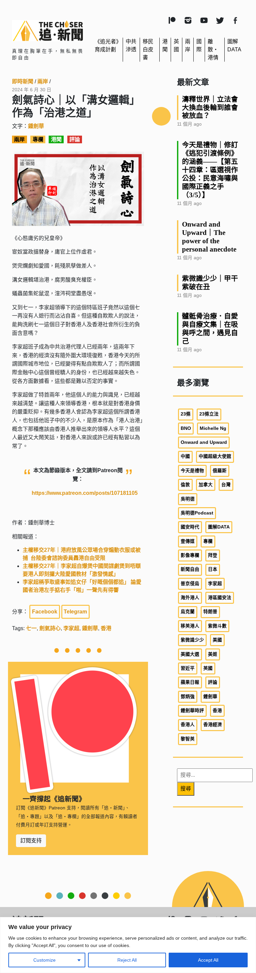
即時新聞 (22, 81)
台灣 (226, 484)
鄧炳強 (188, 696)
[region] (128, 945)
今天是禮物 (192, 470)
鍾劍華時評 (192, 710)
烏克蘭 (188, 611)
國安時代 (190, 526)
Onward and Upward (204, 442)
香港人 (188, 724)
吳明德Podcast (197, 512)
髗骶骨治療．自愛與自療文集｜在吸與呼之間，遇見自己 (210, 328)
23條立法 (209, 414)
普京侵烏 (190, 583)
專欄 (38, 139)
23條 (186, 414)
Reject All (127, 960)
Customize (44, 960)
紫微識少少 (192, 639)
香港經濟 (212, 724)
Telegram (75, 611)
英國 (208, 668)
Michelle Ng (213, 428)
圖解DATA (219, 526)
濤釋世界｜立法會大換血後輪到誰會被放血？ (210, 107)
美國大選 (190, 654)
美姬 (212, 654)
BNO (186, 428)
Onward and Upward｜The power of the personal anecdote (209, 236)
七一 (31, 628)
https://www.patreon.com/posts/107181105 (85, 493)
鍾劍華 (36, 126)
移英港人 (190, 625)
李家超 (71, 628)
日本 (212, 569)
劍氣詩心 (50, 628)
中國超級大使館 (215, 456)
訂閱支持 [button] (31, 840)
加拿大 (206, 484)
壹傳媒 (188, 541)
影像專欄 (190, 555)
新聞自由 (190, 569)
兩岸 (42, 81)
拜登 (212, 555)
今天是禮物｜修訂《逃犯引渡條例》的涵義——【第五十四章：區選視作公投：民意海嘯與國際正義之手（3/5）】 (210, 170)
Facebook (44, 611)
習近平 (188, 668)
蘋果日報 (190, 682)
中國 (185, 456)
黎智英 (188, 738)
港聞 (56, 139)
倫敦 (185, 484)
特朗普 (210, 611)
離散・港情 (213, 49)
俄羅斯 (220, 470)
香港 (106, 628)
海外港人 (190, 597)
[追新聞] (48, 30)
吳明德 (188, 498)
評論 (74, 139)
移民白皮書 (148, 49)
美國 (217, 639)
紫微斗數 (217, 625)
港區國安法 (219, 597)
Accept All (208, 960)
